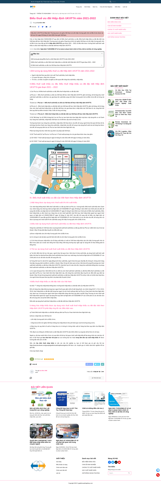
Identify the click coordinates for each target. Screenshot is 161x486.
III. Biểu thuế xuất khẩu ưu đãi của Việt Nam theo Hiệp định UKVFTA (51, 65)
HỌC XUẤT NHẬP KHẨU (115, 33)
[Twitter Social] (112, 462)
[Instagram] (101, 371)
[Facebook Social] (109, 462)
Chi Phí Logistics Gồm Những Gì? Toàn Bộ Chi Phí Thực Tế (123, 133)
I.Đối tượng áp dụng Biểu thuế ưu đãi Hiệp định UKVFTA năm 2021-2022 (52, 59)
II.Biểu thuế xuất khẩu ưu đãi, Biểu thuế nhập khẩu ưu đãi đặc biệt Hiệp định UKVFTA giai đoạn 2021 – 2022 (63, 62)
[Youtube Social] (119, 462)
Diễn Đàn (117, 7)
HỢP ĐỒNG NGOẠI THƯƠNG (116, 37)
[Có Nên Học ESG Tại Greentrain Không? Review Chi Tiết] (111, 92)
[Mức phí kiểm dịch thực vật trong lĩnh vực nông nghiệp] (41, 399)
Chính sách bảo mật (61, 467)
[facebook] (94, 371)
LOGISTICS (87, 393)
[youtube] (102, 371)
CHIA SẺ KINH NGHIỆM (114, 26)
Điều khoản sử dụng (61, 464)
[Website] (95, 371)
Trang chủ (79, 7)
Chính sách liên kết (61, 470)
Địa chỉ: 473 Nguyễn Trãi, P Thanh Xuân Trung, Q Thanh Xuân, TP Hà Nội (48, 1)
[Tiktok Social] (116, 462)
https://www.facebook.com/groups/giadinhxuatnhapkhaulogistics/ (49, 345)
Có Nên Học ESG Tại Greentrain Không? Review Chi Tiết (123, 92)
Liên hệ (125, 7)
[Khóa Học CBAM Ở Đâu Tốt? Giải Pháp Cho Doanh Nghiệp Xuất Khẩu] (111, 102)
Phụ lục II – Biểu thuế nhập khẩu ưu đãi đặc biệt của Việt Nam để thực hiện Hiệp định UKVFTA (68, 114)
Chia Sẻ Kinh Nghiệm (106, 7)
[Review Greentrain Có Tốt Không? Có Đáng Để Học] (111, 124)
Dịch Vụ (95, 7)
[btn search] (129, 2)
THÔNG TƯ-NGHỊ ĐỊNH (37, 393)
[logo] (33, 9)
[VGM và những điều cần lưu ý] (93, 399)
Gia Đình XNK (41, 22)
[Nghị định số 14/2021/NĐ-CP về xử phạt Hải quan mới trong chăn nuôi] (67, 431)
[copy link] (50, 26)
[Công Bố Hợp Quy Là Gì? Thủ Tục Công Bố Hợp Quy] (67, 399)
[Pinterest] (99, 371)
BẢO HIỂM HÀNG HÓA (114, 22)
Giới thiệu (87, 7)
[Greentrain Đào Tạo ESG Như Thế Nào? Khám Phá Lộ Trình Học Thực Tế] (111, 113)
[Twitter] (97, 371)
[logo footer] (42, 466)
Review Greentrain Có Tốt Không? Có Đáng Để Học (123, 123)
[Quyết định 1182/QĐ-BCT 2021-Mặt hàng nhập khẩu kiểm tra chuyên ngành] (41, 431)
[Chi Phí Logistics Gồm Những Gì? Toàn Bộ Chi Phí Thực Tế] (111, 133)
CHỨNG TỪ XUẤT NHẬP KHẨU (117, 29)
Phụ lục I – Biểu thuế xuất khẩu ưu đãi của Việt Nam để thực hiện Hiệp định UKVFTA (64, 102)
